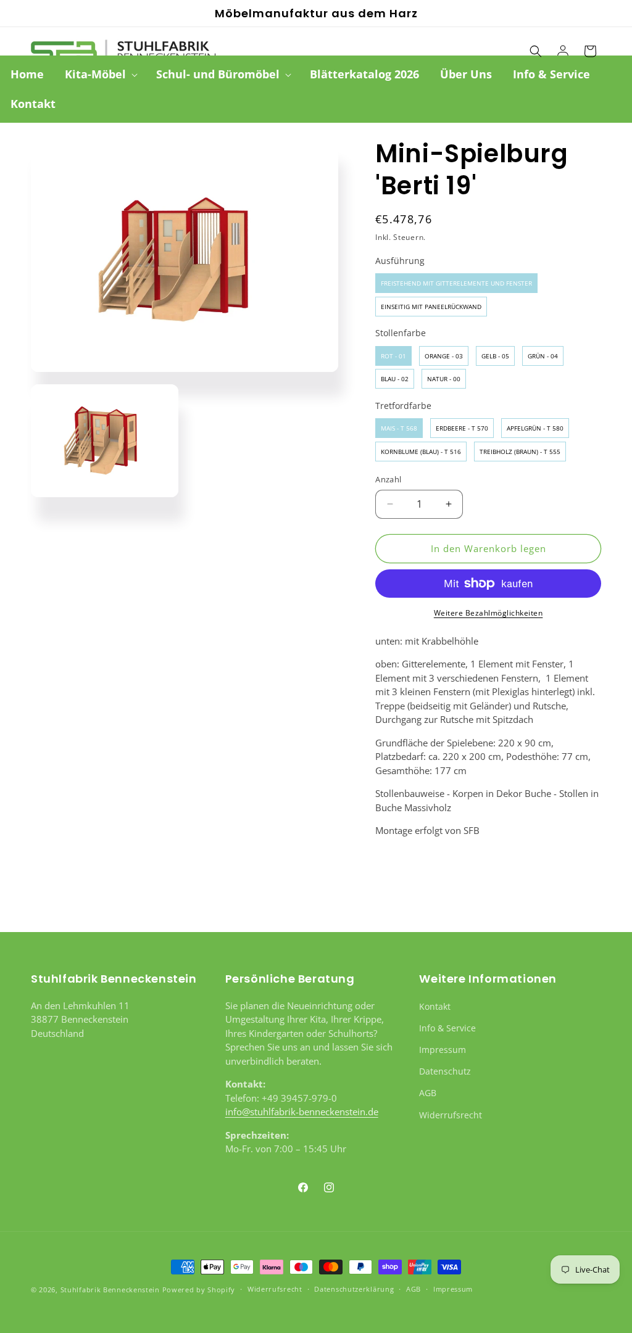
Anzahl (388, 479)
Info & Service (447, 1028)
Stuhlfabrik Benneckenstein (110, 1289)
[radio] (456, 283)
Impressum (442, 1049)
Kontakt (435, 1006)
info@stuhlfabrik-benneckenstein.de (301, 1111)
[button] (100, 74)
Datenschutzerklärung (354, 1289)
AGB (427, 1093)
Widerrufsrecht (450, 1115)
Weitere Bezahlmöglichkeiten (488, 613)
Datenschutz (445, 1071)
